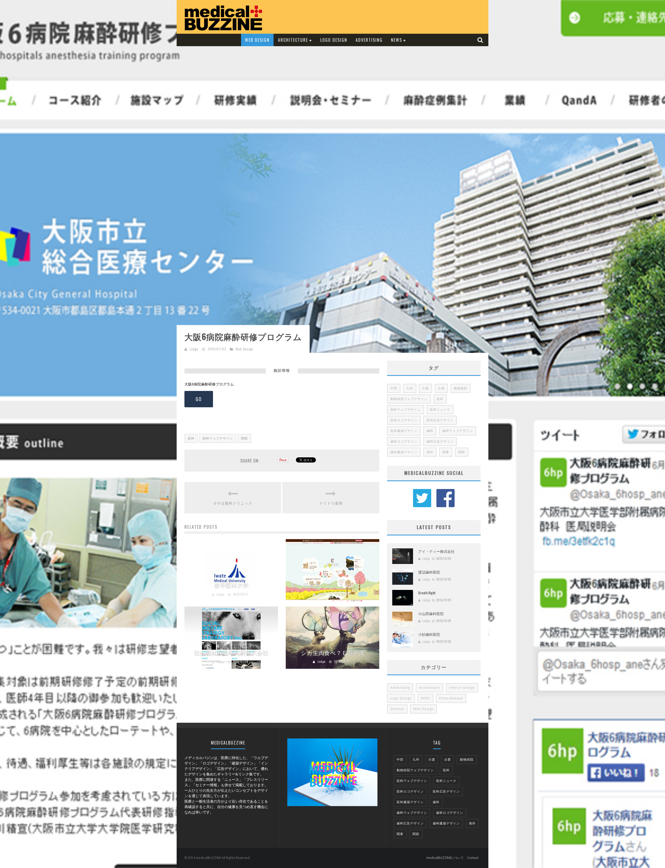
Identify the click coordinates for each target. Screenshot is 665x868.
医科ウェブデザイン (218, 438)
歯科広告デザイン (440, 441)
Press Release (451, 698)
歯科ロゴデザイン (403, 441)
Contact (472, 858)
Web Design (257, 40)
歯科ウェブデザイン (457, 431)
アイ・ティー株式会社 (436, 551)
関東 (445, 452)
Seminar (397, 709)
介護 (425, 388)
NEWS (396, 40)
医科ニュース (440, 409)
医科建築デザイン (403, 431)
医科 (191, 438)
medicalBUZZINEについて (445, 858)
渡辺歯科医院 (429, 572)
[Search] (481, 40)
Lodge (194, 349)
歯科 (430, 431)
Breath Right (427, 592)
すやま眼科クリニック (232, 503)
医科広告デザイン (440, 420)
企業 (441, 388)
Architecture (293, 40)
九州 (409, 388)
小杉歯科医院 (429, 634)
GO (199, 399)
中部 (393, 388)
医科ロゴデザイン (403, 420)
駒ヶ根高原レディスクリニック (332, 585)
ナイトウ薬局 (331, 503)
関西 (244, 438)
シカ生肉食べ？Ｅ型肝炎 (332, 652)
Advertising (369, 40)
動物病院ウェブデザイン (409, 399)
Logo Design (333, 40)
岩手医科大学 (231, 585)
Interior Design (462, 687)
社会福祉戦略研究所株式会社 (231, 652)
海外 (430, 452)
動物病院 (460, 388)
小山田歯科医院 (431, 613)
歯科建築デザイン (403, 452)
